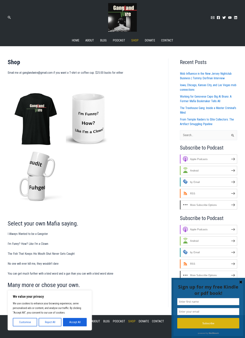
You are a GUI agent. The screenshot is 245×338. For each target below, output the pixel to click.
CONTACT (167, 40)
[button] (9, 17)
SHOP (135, 40)
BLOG (103, 40)
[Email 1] (212, 17)
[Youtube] (230, 17)
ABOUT (89, 40)
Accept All (75, 322)
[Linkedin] (235, 17)
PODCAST (119, 40)
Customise (25, 322)
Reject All (50, 322)
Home (75, 40)
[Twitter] (224, 17)
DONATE (150, 40)
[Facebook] (218, 17)
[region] (50, 310)
